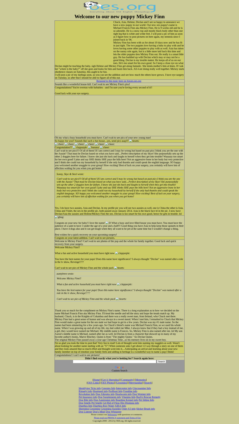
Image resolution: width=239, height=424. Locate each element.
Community (127, 379)
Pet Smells (96, 403)
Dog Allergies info (105, 394)
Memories (141, 379)
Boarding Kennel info (127, 400)
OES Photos (107, 382)
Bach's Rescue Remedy (148, 397)
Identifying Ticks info (90, 388)
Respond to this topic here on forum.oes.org (118, 81)
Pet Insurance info (88, 397)
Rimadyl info (85, 391)
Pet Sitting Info (146, 400)
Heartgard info (100, 391)
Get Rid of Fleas (111, 403)
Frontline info (130, 391)
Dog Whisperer (113, 411)
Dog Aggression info (104, 400)
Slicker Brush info (145, 408)
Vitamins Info (129, 397)
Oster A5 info (129, 408)
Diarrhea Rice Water (103, 405)
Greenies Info (108, 388)
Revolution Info (87, 394)
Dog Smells (85, 403)
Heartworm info (123, 394)
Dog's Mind (99, 411)
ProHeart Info (115, 391)
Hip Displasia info (129, 403)
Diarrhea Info (86, 405)
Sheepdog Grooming (89, 408)
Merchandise (135, 382)
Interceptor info (124, 388)
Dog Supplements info (109, 397)
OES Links (93, 382)
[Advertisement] (87, 41)
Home (96, 379)
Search (148, 382)
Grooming (121, 382)
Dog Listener (85, 411)
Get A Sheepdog (110, 379)
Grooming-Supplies (111, 408)
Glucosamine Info (142, 388)
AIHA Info (120, 405)
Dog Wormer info (141, 394)
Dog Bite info (86, 400)
